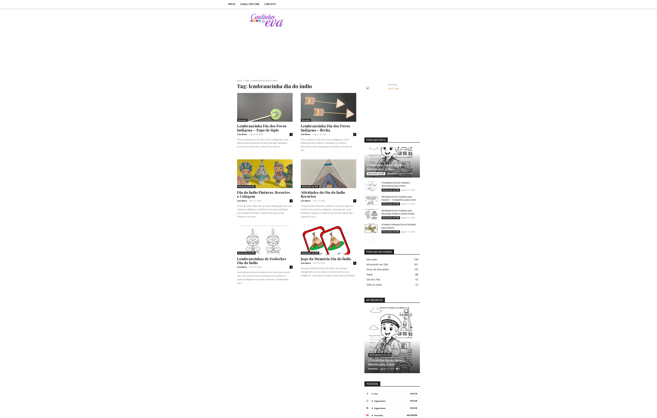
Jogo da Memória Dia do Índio (326, 258)
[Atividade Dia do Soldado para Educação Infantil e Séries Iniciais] (371, 214)
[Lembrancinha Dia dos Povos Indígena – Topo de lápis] (265, 107)
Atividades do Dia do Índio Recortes (323, 194)
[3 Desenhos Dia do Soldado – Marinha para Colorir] (392, 162)
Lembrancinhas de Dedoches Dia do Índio (261, 260)
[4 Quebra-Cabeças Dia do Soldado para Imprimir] (371, 228)
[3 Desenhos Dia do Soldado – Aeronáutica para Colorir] (371, 186)
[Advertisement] (357, 20)
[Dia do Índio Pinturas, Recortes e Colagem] (265, 173)
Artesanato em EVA (246, 186)
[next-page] (372, 239)
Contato (270, 4)
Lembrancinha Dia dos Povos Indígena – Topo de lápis (261, 127)
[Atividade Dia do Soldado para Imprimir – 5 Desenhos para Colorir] (371, 200)
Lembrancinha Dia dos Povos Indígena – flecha (325, 127)
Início (231, 4)
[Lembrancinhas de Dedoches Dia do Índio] (265, 240)
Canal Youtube (250, 4)
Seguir (413, 401)
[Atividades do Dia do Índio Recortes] (328, 173)
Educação (242, 120)
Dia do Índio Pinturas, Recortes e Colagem (263, 194)
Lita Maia (242, 134)
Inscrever (412, 415)
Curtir (413, 393)
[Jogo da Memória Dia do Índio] (328, 240)
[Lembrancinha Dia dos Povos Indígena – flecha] (328, 107)
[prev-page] (366, 239)
